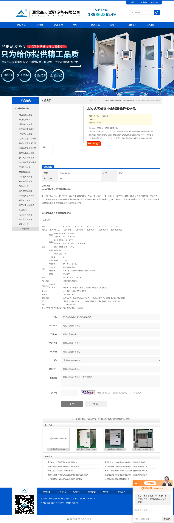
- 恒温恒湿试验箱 (24, 115)
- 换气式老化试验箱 (25, 205)
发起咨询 (167, 519)
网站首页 (21, 25)
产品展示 (58, 25)
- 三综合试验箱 (23, 167)
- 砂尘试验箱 (23, 186)
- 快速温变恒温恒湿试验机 (24, 149)
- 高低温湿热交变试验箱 (24, 139)
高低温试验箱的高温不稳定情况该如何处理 (63, 466)
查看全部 (26, 229)
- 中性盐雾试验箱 (24, 177)
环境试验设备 (23, 108)
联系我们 (144, 2)
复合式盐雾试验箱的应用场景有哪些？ (61, 471)
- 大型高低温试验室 (25, 153)
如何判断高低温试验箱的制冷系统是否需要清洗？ (66, 479)
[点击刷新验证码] (88, 392)
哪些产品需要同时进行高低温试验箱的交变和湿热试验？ (68, 475)
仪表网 (68, 503)
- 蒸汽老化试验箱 (24, 219)
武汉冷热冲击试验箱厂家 (87, 419)
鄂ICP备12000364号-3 (87, 499)
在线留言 (154, 2)
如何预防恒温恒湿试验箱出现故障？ (118, 479)
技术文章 (95, 25)
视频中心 (114, 25)
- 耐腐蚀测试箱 (23, 172)
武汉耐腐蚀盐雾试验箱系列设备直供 (117, 419)
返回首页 (134, 2)
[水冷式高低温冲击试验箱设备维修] (63, 124)
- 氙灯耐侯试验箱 (24, 191)
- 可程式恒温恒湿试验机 (24, 144)
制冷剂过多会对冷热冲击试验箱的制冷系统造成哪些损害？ (126, 475)
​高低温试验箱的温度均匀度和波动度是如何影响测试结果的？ (127, 471)
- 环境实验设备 (23, 120)
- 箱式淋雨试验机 (24, 181)
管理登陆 (75, 503)
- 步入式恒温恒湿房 (25, 158)
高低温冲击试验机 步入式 (86, 449)
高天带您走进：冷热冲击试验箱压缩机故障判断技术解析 (125, 462)
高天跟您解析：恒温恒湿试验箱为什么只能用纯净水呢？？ (126, 466)
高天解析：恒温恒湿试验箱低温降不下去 (62, 462)
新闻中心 (77, 25)
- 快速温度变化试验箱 (26, 162)
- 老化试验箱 (23, 224)
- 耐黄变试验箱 (23, 200)
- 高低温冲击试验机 (25, 129)
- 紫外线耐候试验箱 (25, 196)
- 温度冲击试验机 (24, 124)
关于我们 (40, 25)
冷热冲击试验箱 (128, 100)
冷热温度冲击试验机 (114, 449)
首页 (99, 100)
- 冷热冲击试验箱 (24, 134)
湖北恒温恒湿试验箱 (58, 449)
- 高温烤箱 (22, 210)
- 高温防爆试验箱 (24, 215)
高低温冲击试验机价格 (143, 449)
